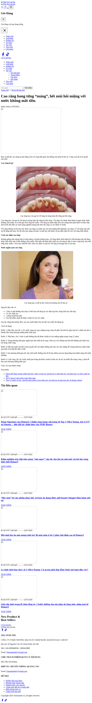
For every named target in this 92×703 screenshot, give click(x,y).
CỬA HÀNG (6, 58)
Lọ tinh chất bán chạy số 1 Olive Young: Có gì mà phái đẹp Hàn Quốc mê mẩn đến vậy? (44, 569)
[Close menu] (4, 30)
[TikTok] (8, 56)
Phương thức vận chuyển (15, 685)
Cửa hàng (9, 49)
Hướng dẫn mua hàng (14, 681)
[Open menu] (11, 7)
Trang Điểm (15, 75)
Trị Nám (9, 43)
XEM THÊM (6, 429)
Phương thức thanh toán (15, 683)
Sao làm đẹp (15, 73)
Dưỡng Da (10, 40)
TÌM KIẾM (28, 88)
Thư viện (9, 47)
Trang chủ (9, 36)
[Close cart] (3, 19)
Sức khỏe (14, 79)
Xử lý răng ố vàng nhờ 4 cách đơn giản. (21, 378)
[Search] (2, 8)
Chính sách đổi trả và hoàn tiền (17, 687)
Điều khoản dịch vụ (13, 689)
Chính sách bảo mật (13, 691)
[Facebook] (3, 56)
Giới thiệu (9, 38)
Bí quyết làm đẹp (18, 90)
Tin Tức (9, 45)
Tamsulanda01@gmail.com (16, 652)
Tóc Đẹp (14, 77)
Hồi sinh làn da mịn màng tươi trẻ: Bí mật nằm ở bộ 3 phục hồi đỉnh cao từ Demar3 (42, 535)
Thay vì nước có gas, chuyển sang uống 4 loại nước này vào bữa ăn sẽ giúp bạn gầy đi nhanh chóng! (44, 380)
